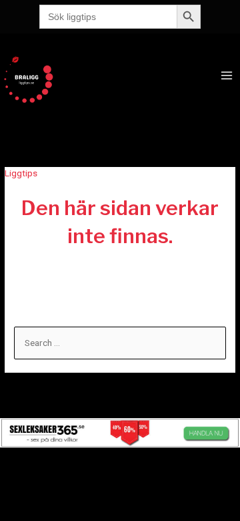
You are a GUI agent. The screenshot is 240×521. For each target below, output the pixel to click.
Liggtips (21, 173)
